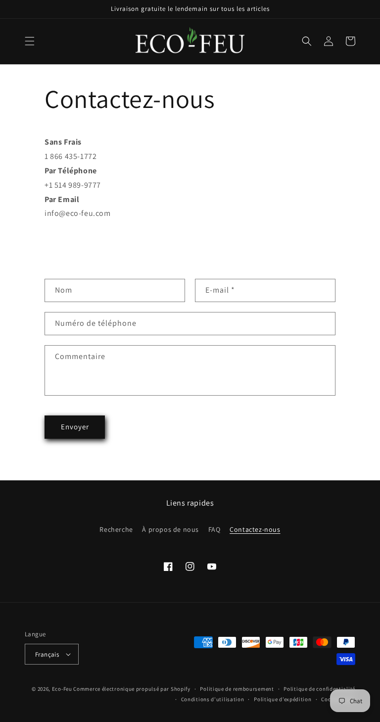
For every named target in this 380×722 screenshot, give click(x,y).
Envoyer (75, 426)
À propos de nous (170, 529)
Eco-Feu (62, 688)
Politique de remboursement (237, 688)
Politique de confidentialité (319, 688)
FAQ (214, 529)
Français (47, 654)
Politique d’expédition (282, 699)
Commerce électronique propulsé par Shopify (131, 688)
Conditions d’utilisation (212, 699)
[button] (30, 41)
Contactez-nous (255, 529)
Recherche (116, 529)
